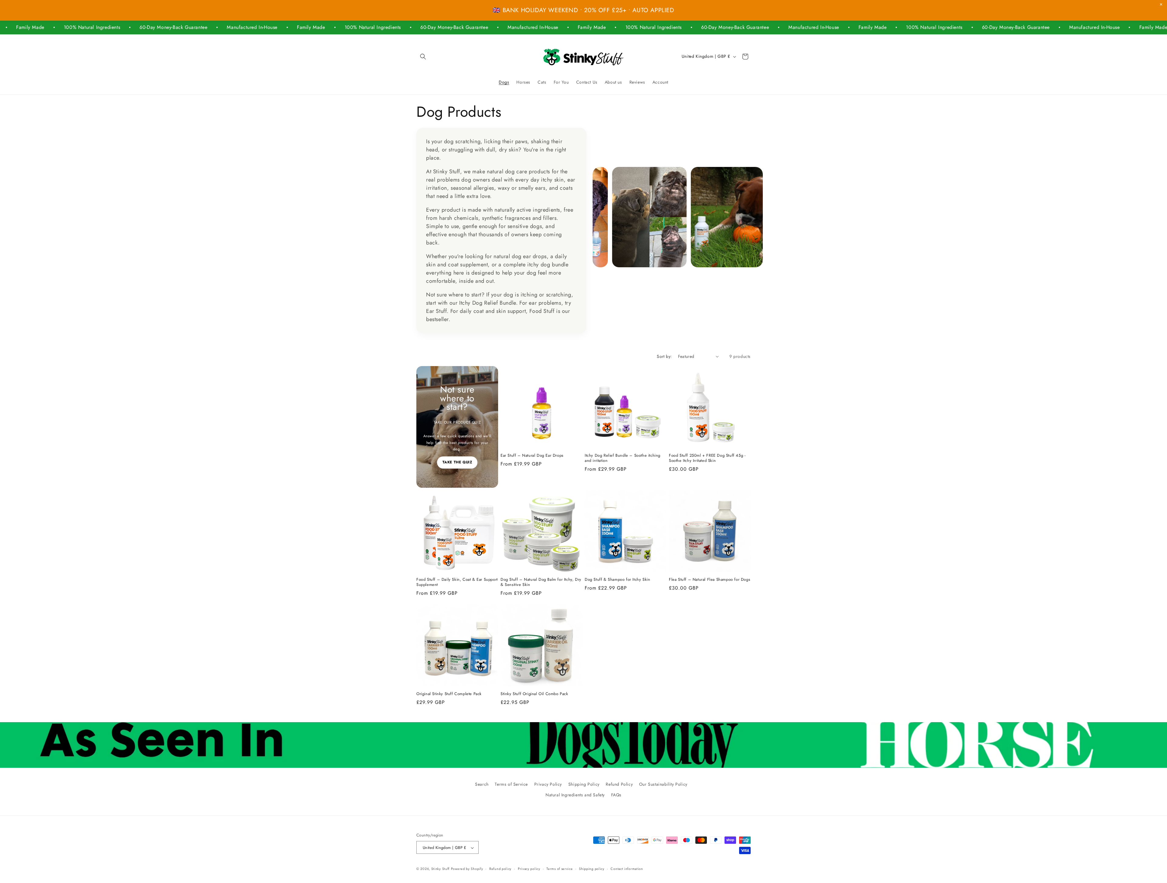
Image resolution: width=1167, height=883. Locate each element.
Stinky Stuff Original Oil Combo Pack (534, 694)
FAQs (616, 795)
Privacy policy (529, 868)
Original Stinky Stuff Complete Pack (449, 694)
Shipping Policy (584, 784)
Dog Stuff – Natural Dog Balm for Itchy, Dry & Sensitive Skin (541, 582)
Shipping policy (591, 868)
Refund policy (500, 868)
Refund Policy (619, 784)
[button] (423, 56)
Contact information (627, 868)
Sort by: (664, 356)
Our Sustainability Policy (663, 784)
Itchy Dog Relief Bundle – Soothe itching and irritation (622, 458)
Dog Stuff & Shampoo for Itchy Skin (617, 579)
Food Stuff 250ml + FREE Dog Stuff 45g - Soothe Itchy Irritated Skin (707, 458)
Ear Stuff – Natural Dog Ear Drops (532, 455)
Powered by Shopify (467, 869)
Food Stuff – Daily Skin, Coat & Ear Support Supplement (457, 582)
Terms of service (559, 868)
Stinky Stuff (440, 869)
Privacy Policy (548, 784)
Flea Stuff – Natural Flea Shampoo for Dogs (709, 579)
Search (482, 784)
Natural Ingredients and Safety (575, 795)
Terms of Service (511, 784)
